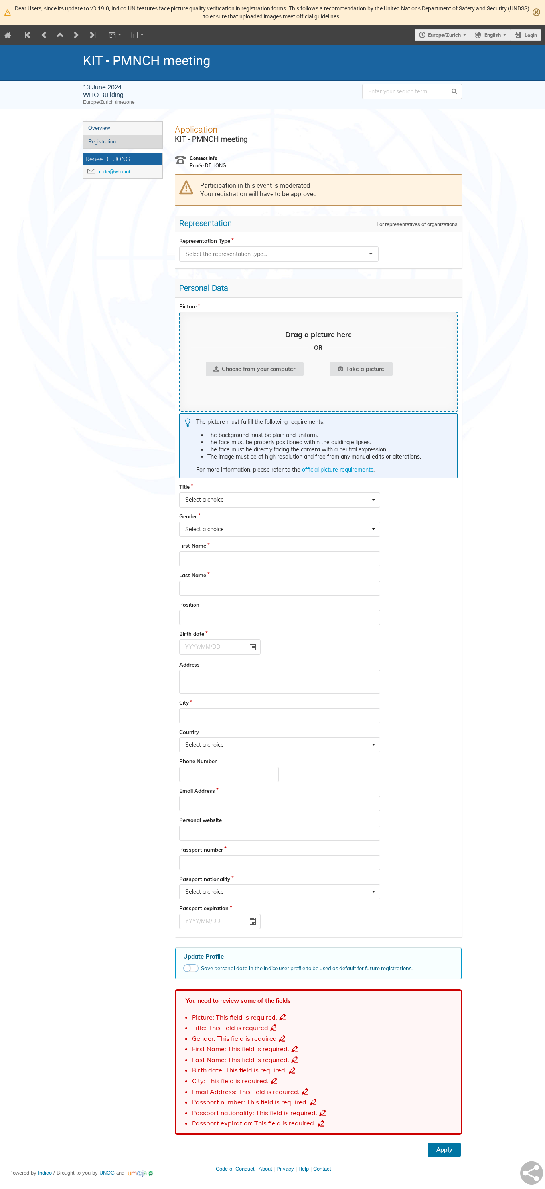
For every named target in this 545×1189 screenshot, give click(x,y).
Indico (45, 1172)
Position (189, 604)
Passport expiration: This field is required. (254, 1123)
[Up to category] (60, 35)
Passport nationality (204, 879)
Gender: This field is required (234, 1038)
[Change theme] (138, 35)
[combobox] (279, 254)
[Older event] (44, 35)
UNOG (107, 1172)
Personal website (200, 820)
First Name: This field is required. (240, 1049)
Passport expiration (204, 908)
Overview (99, 128)
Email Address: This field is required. (246, 1092)
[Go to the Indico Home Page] (8, 35)
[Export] (115, 35)
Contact (322, 1168)
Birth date (191, 634)
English (492, 34)
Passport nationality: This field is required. (254, 1113)
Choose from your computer (258, 369)
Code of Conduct (235, 1168)
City (184, 702)
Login (531, 35)
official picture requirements (337, 469)
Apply (444, 1149)
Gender (188, 516)
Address (189, 664)
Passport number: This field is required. (250, 1102)
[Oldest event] (28, 35)
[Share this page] (531, 1173)
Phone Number (198, 761)
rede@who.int (114, 171)
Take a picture (365, 369)
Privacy (285, 1168)
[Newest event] (92, 35)
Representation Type (204, 241)
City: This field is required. (230, 1081)
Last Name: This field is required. (240, 1060)
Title (184, 487)
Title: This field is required (230, 1028)
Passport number (201, 849)
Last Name (192, 575)
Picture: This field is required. (234, 1017)
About (265, 1168)
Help (303, 1168)
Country (189, 732)
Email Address (197, 791)
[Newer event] (76, 35)
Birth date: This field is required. (239, 1070)
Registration (102, 142)
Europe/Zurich (444, 34)
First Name (192, 545)
